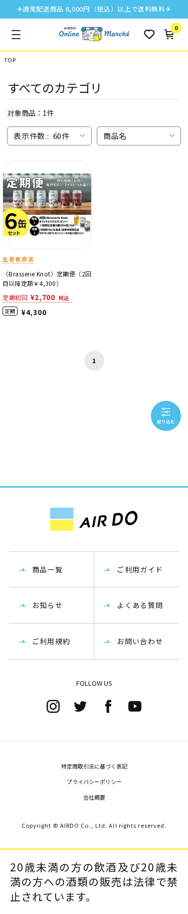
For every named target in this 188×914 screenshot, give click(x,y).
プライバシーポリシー (94, 782)
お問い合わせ (140, 641)
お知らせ (47, 605)
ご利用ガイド (140, 569)
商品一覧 (47, 569)
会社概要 (94, 797)
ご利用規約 (51, 641)
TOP (10, 60)
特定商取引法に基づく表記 (94, 766)
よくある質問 (140, 605)
